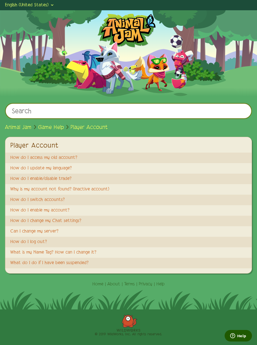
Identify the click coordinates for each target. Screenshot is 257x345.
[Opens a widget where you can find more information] (238, 336)
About (113, 284)
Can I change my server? (34, 231)
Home (97, 284)
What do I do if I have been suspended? (49, 263)
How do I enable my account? (40, 210)
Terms (129, 284)
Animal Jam (18, 127)
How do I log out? (28, 242)
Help (160, 284)
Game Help (51, 127)
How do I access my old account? (43, 158)
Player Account (89, 127)
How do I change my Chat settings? (45, 221)
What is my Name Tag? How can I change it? (53, 253)
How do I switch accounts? (37, 200)
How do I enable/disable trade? (41, 179)
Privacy (145, 284)
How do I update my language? (41, 168)
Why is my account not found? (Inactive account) (59, 189)
